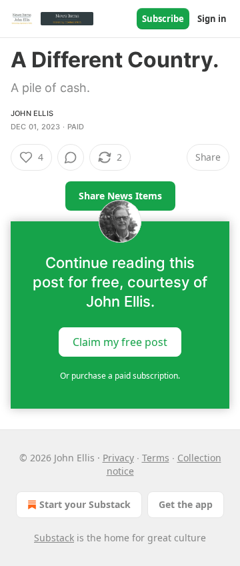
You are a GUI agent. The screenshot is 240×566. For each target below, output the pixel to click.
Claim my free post (120, 342)
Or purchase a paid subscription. (120, 375)
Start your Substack (85, 504)
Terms (155, 457)
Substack (54, 537)
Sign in (212, 19)
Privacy (118, 457)
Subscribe (163, 19)
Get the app (186, 504)
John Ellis (32, 113)
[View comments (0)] (70, 157)
